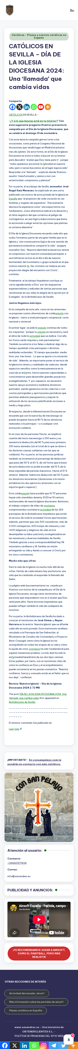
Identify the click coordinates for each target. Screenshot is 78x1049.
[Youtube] (41, 107)
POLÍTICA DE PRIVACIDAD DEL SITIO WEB (39, 1036)
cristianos (49, 505)
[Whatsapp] (33, 107)
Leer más (14, 728)
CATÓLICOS (16, 114)
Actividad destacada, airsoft (26, 993)
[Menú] (72, 10)
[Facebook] (12, 107)
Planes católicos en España (25, 1010)
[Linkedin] (26, 107)
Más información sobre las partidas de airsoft (36, 1001)
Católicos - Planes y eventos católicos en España (39, 36)
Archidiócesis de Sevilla (22, 702)
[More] (48, 107)
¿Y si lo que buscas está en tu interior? (34, 120)
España (13, 198)
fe (19, 151)
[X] (19, 107)
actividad (34, 335)
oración (59, 313)
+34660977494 (17, 863)
